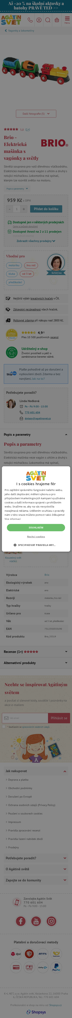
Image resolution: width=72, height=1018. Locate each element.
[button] (36, 545)
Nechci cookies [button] (36, 536)
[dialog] (36, 509)
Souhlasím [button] (36, 527)
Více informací (13, 519)
